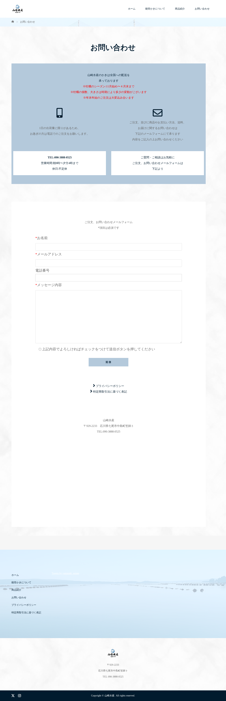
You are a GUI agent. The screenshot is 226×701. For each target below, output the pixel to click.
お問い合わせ (202, 8)
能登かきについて (155, 8)
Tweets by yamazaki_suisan (65, 573)
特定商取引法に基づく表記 (110, 391)
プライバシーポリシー (110, 385)
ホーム (131, 8)
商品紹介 (180, 8)
